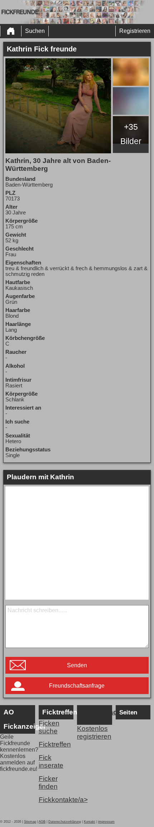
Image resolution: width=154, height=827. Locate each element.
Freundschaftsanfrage (77, 686)
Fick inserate (51, 761)
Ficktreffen (55, 744)
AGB (42, 821)
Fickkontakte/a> (56, 799)
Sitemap (30, 821)
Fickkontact (96, 712)
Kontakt (89, 821)
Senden (77, 665)
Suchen (35, 31)
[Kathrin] (58, 105)
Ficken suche (49, 727)
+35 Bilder (130, 134)
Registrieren (134, 31)
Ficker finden (48, 782)
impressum (106, 821)
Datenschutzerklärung (64, 821)
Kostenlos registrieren (94, 732)
